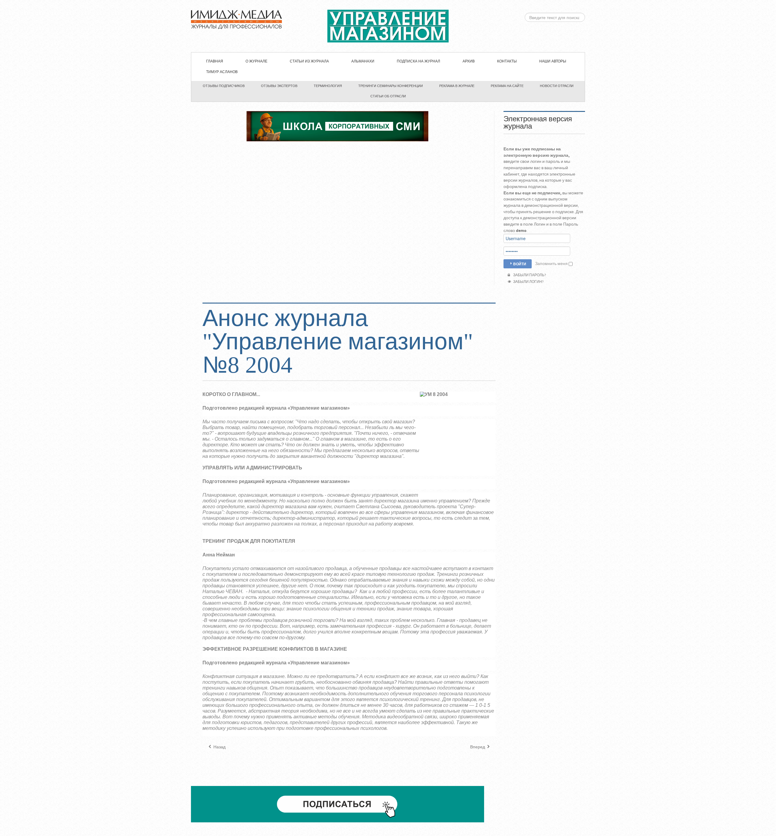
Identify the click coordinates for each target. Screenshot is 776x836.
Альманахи (362, 61)
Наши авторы (552, 61)
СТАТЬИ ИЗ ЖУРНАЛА (309, 61)
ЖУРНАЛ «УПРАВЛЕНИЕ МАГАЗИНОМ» (388, 26)
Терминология (328, 86)
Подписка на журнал (418, 61)
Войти (519, 264)
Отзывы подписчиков (224, 86)
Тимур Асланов (222, 72)
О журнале (256, 61)
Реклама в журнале (456, 86)
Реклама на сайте (507, 86)
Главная (214, 61)
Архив (469, 61)
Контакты (507, 61)
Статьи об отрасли (388, 96)
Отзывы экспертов (279, 86)
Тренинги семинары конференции (390, 86)
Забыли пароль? (529, 275)
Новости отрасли (557, 86)
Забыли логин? (528, 282)
